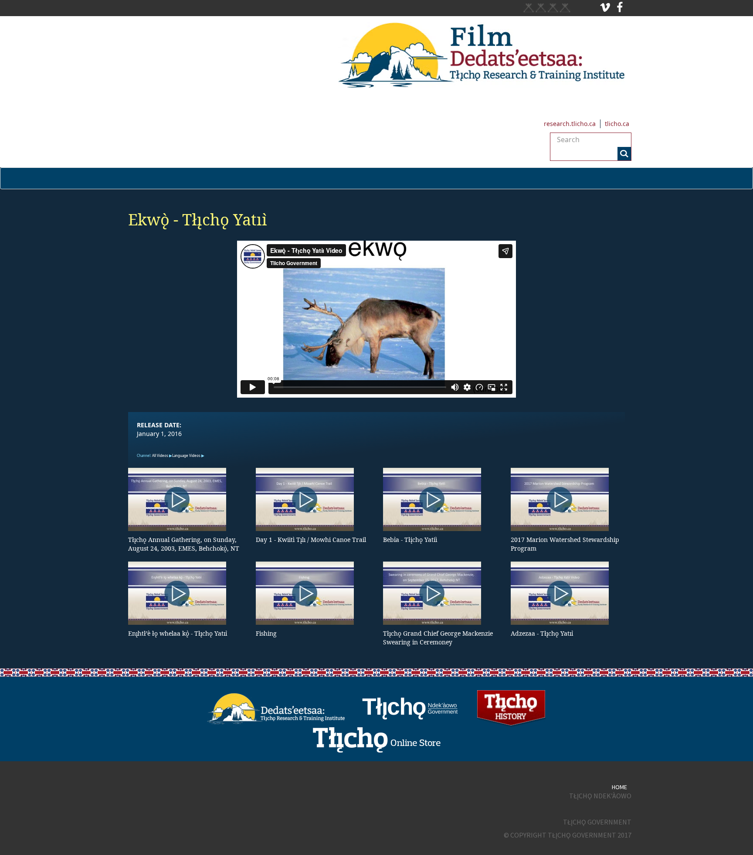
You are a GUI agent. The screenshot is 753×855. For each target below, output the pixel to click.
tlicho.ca (617, 123)
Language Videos (186, 455)
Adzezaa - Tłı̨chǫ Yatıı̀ (542, 633)
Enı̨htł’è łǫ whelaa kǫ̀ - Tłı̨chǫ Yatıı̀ (177, 633)
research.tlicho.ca (570, 123)
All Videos (160, 455)
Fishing (266, 633)
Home (619, 787)
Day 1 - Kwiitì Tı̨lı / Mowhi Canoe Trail (311, 539)
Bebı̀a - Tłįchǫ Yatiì (410, 539)
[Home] (376, 55)
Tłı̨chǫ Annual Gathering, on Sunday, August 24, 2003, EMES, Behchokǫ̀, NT (183, 543)
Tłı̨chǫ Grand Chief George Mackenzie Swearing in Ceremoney (438, 637)
